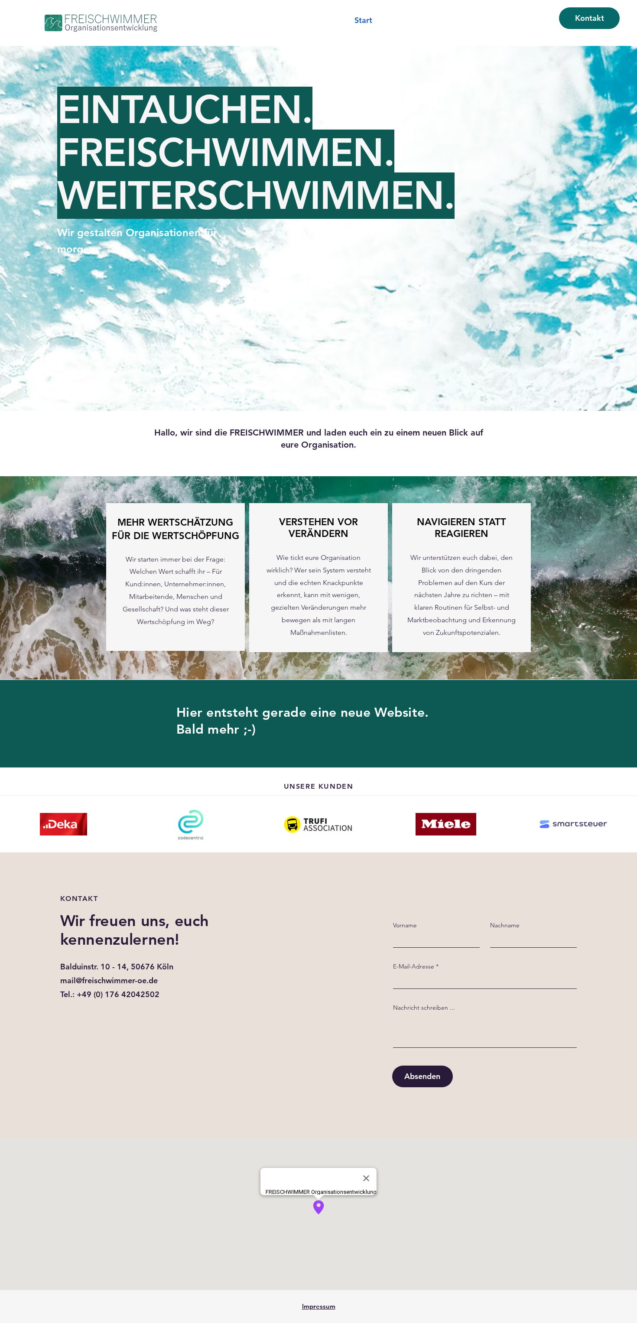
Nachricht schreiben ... (424, 1007)
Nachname (505, 925)
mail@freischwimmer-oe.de (109, 980)
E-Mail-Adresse (413, 966)
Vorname (405, 925)
